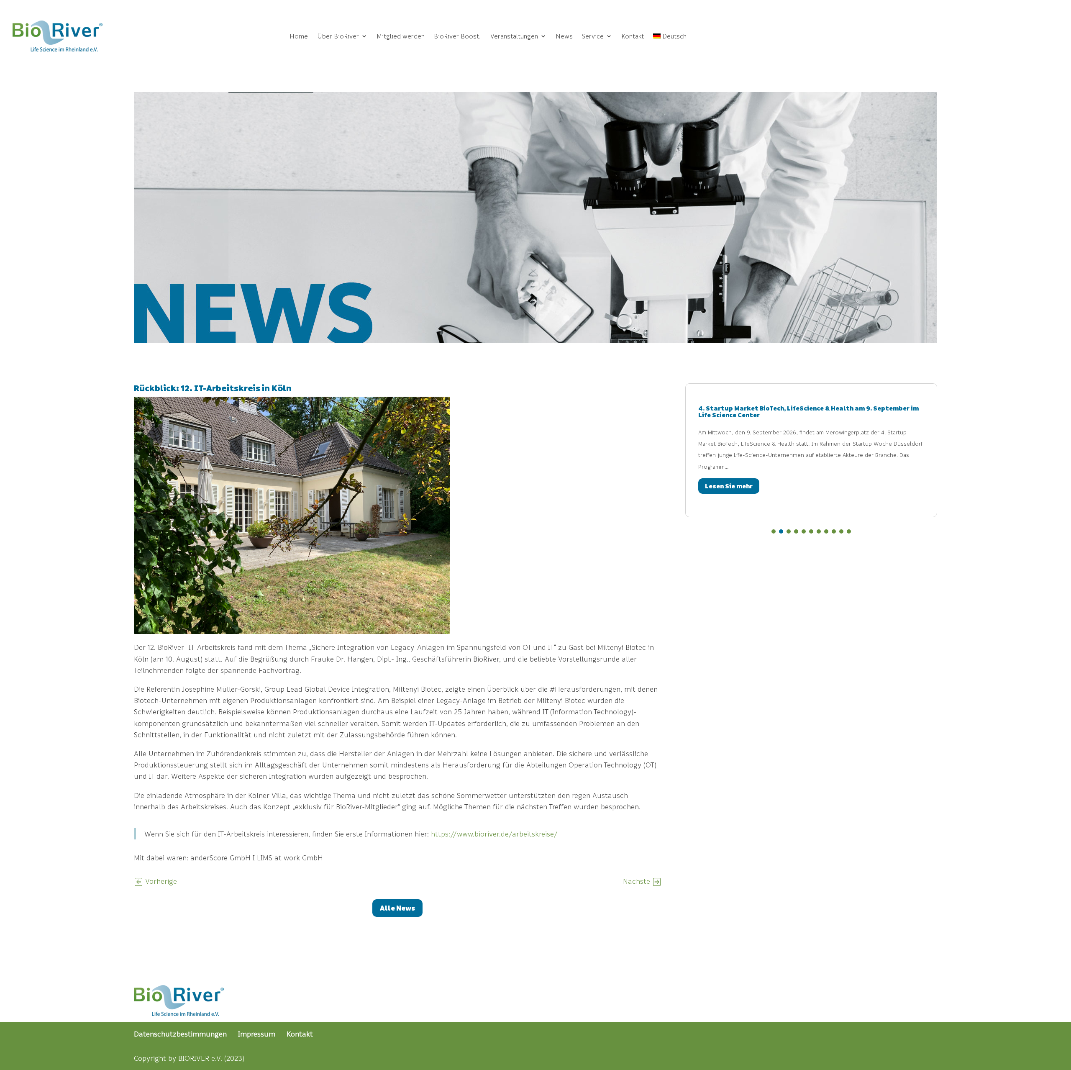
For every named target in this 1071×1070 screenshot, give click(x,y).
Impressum (256, 1033)
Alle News (397, 907)
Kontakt (632, 36)
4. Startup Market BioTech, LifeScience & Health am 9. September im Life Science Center (776, 411)
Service (593, 36)
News (564, 36)
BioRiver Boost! (457, 36)
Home (299, 36)
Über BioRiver (338, 36)
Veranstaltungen (514, 36)
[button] (773, 531)
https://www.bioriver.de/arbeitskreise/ (494, 833)
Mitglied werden (401, 36)
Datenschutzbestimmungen (180, 1033)
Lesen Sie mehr (697, 486)
